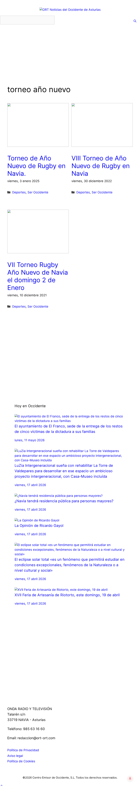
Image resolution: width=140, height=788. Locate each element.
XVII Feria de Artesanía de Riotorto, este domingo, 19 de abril (67, 595)
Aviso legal (15, 756)
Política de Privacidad (23, 750)
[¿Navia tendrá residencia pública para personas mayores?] (59, 496)
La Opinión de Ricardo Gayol (39, 525)
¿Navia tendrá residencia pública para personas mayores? (64, 501)
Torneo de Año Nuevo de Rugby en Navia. (36, 165)
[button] (1, 785)
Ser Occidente (38, 192)
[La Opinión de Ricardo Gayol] (37, 520)
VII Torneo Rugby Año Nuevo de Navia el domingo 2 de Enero (37, 276)
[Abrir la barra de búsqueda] (135, 21)
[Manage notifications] (130, 778)
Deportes (19, 192)
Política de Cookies (21, 761)
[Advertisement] (70, 59)
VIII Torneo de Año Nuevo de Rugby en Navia (100, 165)
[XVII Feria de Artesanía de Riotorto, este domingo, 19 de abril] (61, 590)
